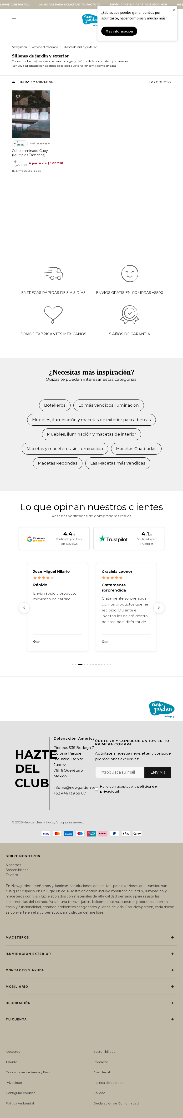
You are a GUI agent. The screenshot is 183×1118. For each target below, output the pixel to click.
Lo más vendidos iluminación (108, 405)
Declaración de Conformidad (116, 1103)
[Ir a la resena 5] (87, 664)
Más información (119, 31)
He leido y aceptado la (128, 788)
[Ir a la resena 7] (93, 664)
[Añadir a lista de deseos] (18, 96)
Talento (12, 875)
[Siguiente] (158, 607)
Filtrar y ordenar (36, 82)
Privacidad (14, 1083)
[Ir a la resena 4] (83, 664)
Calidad (99, 1093)
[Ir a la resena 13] (110, 664)
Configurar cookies (20, 1093)
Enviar (158, 772)
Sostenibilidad (17, 870)
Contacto (100, 1062)
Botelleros (55, 405)
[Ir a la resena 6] (90, 664)
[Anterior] (24, 607)
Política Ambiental (20, 1103)
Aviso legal (101, 1072)
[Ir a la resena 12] (107, 664)
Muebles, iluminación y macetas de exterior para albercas (91, 419)
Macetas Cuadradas (136, 448)
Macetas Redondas (57, 463)
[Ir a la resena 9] (99, 664)
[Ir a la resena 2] (75, 664)
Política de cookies (108, 1083)
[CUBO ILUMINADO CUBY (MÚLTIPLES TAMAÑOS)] (31, 114)
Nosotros (13, 865)
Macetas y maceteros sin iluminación (65, 448)
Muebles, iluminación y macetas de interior (91, 434)
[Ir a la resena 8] (96, 664)
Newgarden (19, 47)
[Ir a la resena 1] (72, 664)
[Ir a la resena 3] (78, 664)
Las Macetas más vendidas (117, 463)
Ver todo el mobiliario (45, 47)
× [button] (174, 10)
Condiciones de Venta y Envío (28, 1072)
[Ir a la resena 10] (101, 664)
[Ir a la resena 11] (104, 664)
